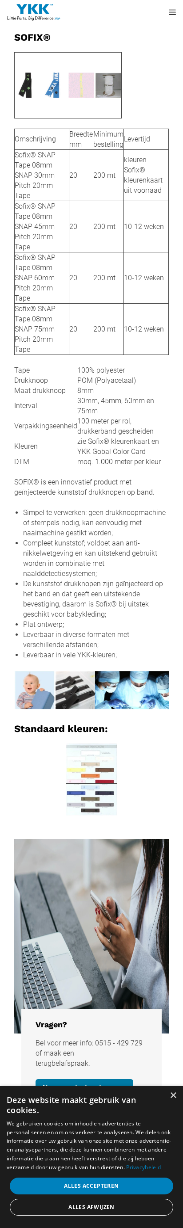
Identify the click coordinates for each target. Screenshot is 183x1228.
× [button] (173, 1095)
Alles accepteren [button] (91, 1186)
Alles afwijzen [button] (91, 1207)
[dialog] (91, 1157)
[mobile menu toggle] (166, 12)
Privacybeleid (143, 1167)
